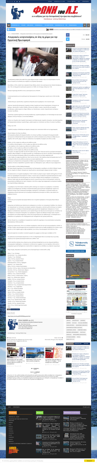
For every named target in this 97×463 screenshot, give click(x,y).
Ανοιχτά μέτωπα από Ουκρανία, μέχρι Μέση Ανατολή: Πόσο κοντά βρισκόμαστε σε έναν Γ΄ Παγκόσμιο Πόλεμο (81, 74)
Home (9, 33)
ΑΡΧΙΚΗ (50, 1)
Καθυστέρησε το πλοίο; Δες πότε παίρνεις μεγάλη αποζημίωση (33, 360)
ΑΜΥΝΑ (69, 320)
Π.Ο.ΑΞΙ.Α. (11, 431)
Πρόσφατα (70, 343)
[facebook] (14, 2)
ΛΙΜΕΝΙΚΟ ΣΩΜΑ (82, 330)
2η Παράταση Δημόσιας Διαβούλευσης (75, 232)
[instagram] (89, 407)
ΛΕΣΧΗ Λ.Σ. (11, 441)
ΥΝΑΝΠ (23, 25)
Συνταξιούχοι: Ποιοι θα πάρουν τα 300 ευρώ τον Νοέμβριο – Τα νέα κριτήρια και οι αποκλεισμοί (53, 361)
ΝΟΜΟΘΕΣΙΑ (38, 25)
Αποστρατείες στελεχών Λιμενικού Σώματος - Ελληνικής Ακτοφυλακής (78, 418)
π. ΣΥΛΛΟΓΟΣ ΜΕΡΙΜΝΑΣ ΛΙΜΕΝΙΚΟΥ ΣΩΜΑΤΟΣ (20, 443)
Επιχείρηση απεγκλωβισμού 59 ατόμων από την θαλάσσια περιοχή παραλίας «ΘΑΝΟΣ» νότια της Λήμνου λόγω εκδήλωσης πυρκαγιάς (77, 161)
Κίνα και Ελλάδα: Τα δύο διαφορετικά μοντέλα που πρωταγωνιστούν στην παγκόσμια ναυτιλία (79, 81)
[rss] (19, 2)
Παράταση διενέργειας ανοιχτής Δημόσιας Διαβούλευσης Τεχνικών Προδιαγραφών (75, 230)
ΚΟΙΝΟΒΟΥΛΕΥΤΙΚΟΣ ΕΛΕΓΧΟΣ (74, 327)
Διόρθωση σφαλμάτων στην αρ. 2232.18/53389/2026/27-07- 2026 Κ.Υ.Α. (75, 228)
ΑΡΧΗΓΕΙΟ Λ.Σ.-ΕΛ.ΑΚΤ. (59, 1)
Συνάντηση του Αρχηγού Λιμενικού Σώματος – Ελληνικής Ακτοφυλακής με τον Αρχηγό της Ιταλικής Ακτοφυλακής (78, 173)
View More (60, 344)
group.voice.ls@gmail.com (26, 328)
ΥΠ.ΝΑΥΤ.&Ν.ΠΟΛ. (71, 1)
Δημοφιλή (78, 343)
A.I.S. (79, 1)
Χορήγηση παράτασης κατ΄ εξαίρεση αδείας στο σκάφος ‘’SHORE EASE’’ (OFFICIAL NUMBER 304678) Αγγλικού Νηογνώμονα (78, 225)
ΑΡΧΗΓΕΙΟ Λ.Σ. (15, 25)
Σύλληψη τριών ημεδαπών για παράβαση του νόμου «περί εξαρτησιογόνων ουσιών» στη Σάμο (81, 89)
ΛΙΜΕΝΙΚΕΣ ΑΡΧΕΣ (71, 330)
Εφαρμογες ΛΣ (59, 25)
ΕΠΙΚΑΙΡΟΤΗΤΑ (70, 325)
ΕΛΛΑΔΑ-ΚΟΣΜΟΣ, (19, 43)
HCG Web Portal (49, 25)
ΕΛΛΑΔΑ (74, 322)
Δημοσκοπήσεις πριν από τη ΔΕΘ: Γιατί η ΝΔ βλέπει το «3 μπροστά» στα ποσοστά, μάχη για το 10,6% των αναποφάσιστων (16, 361)
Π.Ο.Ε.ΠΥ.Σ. (11, 433)
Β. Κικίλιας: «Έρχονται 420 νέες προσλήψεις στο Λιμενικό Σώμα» (77, 176)
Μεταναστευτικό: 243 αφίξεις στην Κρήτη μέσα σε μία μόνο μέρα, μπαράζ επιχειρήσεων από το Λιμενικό (81, 67)
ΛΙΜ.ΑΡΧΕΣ (30, 25)
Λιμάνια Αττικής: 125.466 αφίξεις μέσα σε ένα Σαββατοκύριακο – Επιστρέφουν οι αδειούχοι (80, 136)
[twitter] (17, 2)
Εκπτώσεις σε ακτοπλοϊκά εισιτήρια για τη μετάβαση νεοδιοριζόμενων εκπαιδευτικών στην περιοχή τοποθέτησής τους (62, 29)
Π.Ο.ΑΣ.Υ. (11, 429)
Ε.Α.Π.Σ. (10, 435)
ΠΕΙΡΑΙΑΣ (69, 334)
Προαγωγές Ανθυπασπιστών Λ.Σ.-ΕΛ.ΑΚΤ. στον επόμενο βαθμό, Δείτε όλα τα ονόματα (78, 450)
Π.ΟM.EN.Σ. (11, 437)
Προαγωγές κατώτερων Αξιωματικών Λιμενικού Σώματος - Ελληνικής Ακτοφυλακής (79, 122)
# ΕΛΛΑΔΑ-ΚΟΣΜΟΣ (15, 309)
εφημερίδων (80, 313)
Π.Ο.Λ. (10, 424)
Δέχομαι (89, 461)
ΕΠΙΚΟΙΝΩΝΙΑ (85, 1)
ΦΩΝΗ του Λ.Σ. (70, 339)
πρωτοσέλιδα (74, 313)
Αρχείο (86, 343)
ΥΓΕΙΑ (78, 337)
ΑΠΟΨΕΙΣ (82, 320)
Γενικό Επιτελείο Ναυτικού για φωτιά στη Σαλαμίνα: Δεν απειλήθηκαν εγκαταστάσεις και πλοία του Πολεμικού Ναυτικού (80, 115)
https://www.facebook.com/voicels (30, 325)
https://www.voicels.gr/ (25, 324)
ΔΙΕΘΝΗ (69, 322)
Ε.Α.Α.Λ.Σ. (11, 439)
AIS (66, 25)
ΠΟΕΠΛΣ (11, 422)
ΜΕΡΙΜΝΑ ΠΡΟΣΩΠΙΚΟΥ (72, 332)
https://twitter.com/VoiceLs (27, 327)
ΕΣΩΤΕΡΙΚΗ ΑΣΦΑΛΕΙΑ (81, 325)
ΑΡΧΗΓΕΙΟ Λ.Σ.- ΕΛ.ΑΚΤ (14, 416)
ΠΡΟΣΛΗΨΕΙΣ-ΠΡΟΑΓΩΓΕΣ (79, 334)
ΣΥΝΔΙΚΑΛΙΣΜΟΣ (71, 337)
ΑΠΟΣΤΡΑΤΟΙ (75, 320)
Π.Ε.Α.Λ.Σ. (11, 426)
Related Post (11, 344)
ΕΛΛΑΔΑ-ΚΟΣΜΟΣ (15, 33)
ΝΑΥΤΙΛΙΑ (35, 29)
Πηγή (9, 307)
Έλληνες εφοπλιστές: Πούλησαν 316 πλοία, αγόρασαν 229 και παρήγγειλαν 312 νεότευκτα (80, 129)
